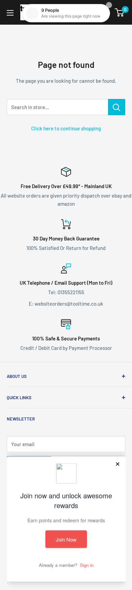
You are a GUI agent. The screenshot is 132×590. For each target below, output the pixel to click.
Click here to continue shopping (66, 128)
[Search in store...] (116, 107)
